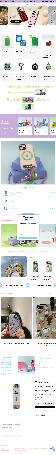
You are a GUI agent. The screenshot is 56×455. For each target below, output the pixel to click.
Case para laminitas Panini (35, 51)
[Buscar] (49, 4)
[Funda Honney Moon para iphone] (35, 266)
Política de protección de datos (21, 450)
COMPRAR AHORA (40, 21)
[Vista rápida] (12, 37)
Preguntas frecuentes (19, 448)
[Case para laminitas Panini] (34, 41)
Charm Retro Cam (47, 55)
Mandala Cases (7, 448)
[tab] (4, 31)
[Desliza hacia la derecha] (5, 132)
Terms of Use (11, 439)
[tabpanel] (28, 58)
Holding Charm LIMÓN (14, 201)
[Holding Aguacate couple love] (48, 66)
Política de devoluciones (43, 448)
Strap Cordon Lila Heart (14, 208)
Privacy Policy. (17, 439)
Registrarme (28, 238)
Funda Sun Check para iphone (15, 192)
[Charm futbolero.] (7, 41)
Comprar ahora (45, 407)
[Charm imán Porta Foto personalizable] (21, 41)
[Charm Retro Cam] (48, 43)
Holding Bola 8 (33, 76)
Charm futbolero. (5, 49)
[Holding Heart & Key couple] (21, 66)
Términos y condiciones (33, 448)
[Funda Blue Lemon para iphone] (49, 266)
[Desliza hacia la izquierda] (2, 132)
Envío (43, 386)
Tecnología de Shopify (5, 450)
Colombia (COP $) (5, 445)
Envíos (26, 448)
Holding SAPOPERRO (6, 76)
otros (54, 31)
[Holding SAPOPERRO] (7, 66)
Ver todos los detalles (40, 415)
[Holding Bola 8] (34, 66)
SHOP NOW (8, 242)
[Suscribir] (21, 436)
